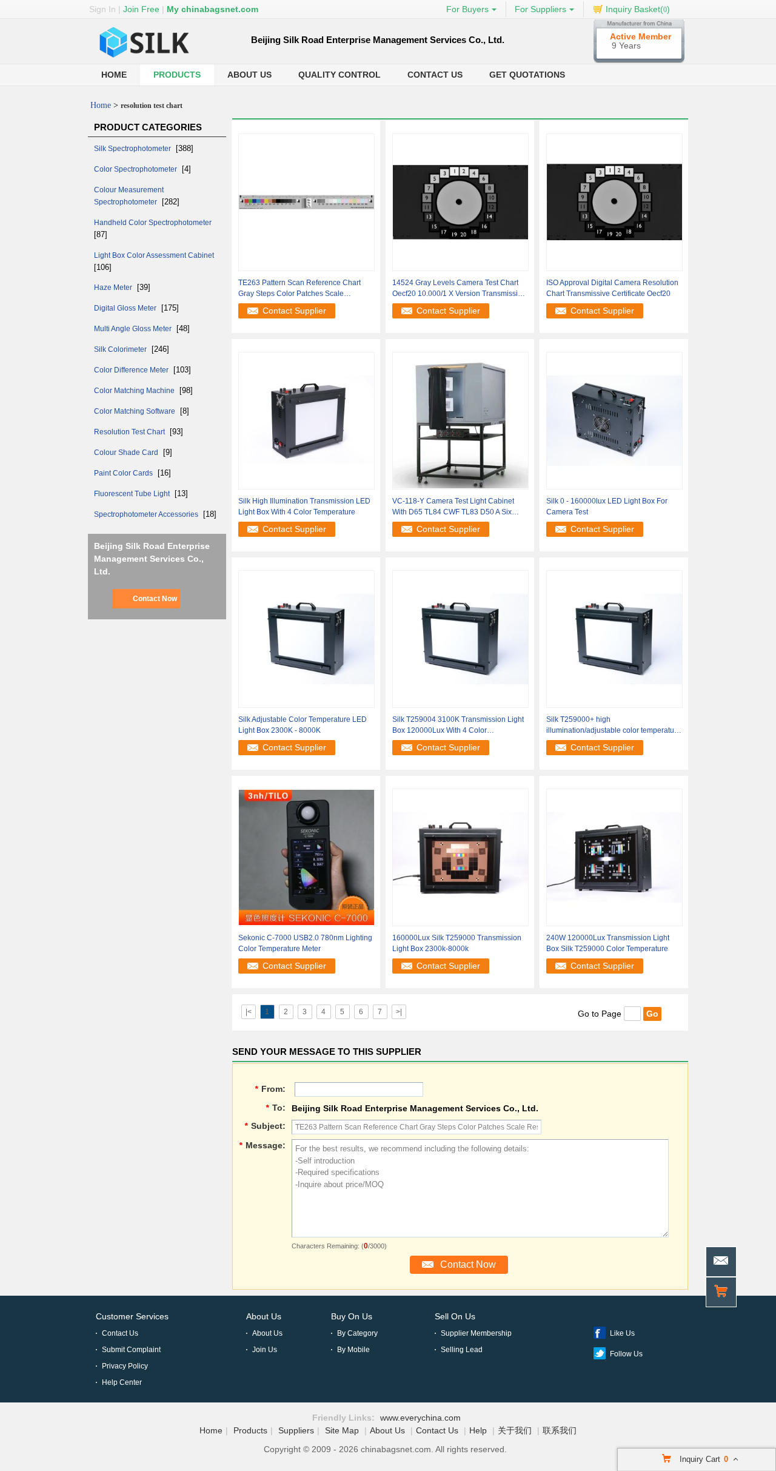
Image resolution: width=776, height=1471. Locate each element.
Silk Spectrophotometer (133, 148)
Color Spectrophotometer (136, 169)
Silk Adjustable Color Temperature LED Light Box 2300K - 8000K (302, 725)
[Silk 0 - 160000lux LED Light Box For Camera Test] (614, 420)
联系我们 (560, 1430)
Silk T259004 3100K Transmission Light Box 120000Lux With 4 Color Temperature (458, 725)
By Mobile (353, 1349)
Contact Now (155, 598)
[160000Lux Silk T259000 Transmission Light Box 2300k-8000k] (460, 857)
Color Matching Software (135, 411)
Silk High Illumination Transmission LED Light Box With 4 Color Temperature (304, 506)
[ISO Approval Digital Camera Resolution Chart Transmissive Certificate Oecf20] (614, 202)
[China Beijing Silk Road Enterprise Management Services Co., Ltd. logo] (145, 58)
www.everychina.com (420, 1417)
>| (399, 1012)
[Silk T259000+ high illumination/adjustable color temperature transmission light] (614, 639)
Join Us (264, 1349)
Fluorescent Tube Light (133, 494)
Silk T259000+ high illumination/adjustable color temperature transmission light (613, 725)
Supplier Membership (476, 1333)
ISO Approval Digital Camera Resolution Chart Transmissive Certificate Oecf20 (612, 288)
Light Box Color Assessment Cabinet (154, 255)
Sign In (102, 9)
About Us (249, 74)
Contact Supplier (294, 310)
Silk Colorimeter (121, 349)
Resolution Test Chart (130, 432)
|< (249, 1012)
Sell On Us (455, 1316)
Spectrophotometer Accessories (147, 514)
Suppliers (296, 1430)
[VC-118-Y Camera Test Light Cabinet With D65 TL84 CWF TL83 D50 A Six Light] (460, 420)
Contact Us (435, 74)
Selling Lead (462, 1349)
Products (177, 74)
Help (478, 1430)
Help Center (122, 1382)
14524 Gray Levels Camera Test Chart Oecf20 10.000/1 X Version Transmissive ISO (459, 288)
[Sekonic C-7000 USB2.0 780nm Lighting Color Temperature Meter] (306, 857)
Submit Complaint (131, 1349)
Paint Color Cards (124, 473)
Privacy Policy (125, 1366)
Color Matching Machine (135, 390)
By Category (357, 1333)
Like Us (622, 1333)
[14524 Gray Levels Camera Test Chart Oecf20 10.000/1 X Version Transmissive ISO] (460, 202)
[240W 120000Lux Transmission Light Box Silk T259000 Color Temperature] (614, 857)
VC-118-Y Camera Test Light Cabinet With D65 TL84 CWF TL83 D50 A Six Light (453, 507)
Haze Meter (114, 287)
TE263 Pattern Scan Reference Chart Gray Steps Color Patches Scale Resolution (299, 288)
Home (114, 74)
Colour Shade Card (127, 452)
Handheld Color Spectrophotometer (153, 222)
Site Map (342, 1430)
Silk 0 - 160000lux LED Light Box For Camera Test (606, 506)
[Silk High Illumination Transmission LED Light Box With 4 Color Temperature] (306, 420)
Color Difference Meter (132, 370)
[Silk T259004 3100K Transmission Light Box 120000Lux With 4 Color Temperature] (460, 639)
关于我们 (515, 1430)
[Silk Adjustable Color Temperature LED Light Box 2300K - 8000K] (306, 639)
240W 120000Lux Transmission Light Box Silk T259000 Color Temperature (607, 943)
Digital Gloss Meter (126, 308)
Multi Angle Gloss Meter (133, 329)
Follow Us (626, 1354)
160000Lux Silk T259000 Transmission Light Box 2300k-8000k (456, 943)
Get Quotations (527, 74)
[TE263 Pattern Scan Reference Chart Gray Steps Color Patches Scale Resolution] (306, 202)
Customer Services (132, 1316)
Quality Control (339, 74)
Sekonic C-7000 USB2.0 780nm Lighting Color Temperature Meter (305, 943)
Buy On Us (351, 1316)
